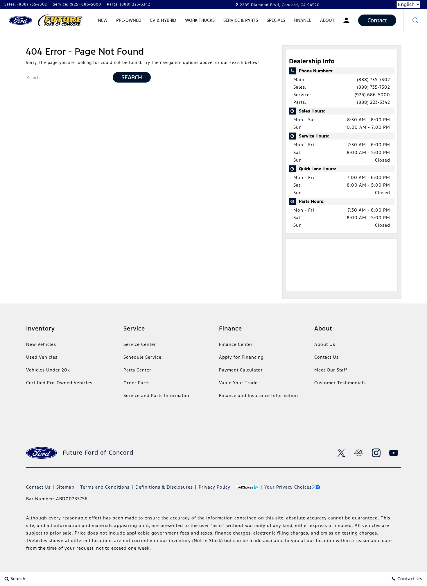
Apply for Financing (241, 357)
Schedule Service (142, 357)
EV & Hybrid (163, 21)
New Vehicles (41, 344)
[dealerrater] (358, 453)
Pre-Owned (128, 20)
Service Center (139, 344)
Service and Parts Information (157, 395)
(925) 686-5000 (372, 94)
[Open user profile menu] (346, 20)
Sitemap (65, 487)
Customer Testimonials (340, 382)
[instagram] (376, 453)
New (102, 20)
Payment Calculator (241, 370)
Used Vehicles (42, 357)
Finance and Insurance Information (258, 395)
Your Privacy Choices (288, 487)
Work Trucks (200, 21)
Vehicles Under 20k (48, 370)
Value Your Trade (238, 382)
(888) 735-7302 (373, 79)
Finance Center (236, 344)
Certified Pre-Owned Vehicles (59, 382)
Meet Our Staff (330, 370)
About (327, 20)
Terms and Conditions (105, 487)
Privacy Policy (214, 487)
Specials (276, 20)
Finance (302, 20)
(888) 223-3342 (373, 102)
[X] (341, 453)
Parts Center (137, 370)
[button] (415, 20)
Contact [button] (377, 20)
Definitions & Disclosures (164, 487)
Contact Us (326, 357)
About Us (324, 344)
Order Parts (136, 382)
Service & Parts (240, 20)
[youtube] (393, 453)
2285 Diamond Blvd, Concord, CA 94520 (280, 5)
